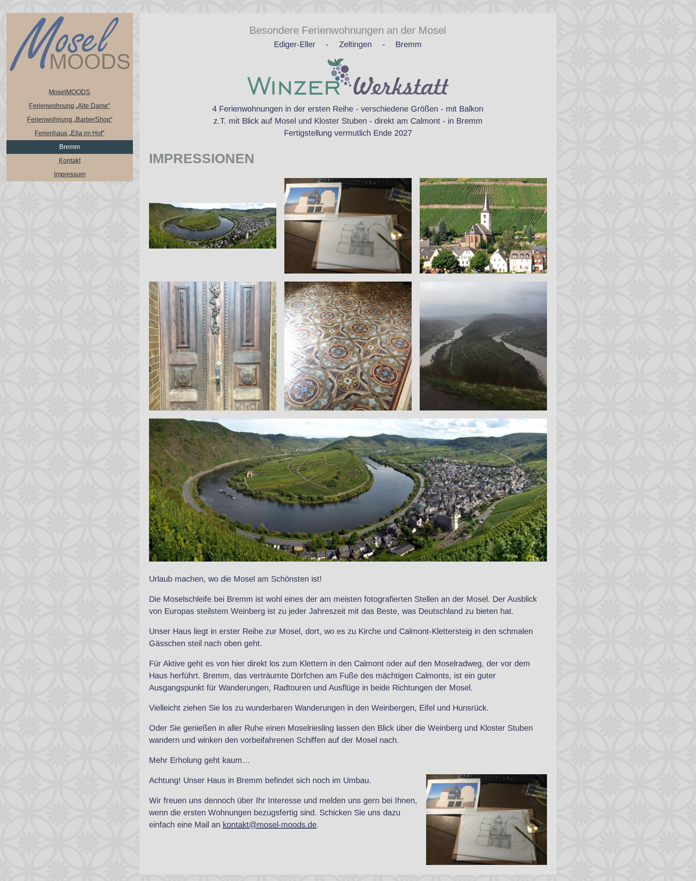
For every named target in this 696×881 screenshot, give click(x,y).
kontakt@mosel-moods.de (270, 824)
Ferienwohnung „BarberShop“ (69, 119)
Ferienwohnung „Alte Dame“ (69, 105)
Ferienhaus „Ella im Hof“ (69, 133)
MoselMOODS (69, 92)
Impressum (69, 174)
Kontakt (70, 160)
